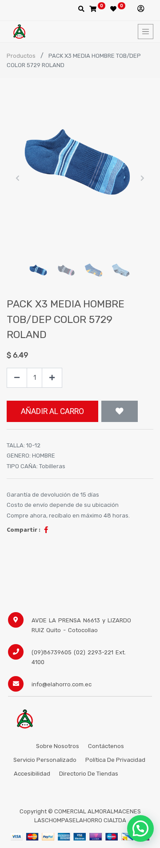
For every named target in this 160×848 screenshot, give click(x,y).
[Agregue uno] (52, 378)
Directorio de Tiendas (88, 773)
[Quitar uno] (17, 378)
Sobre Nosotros (57, 746)
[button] (18, 178)
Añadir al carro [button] (52, 411)
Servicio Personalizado (44, 759)
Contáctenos (106, 746)
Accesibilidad (32, 773)
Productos (21, 55)
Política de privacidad (116, 759)
